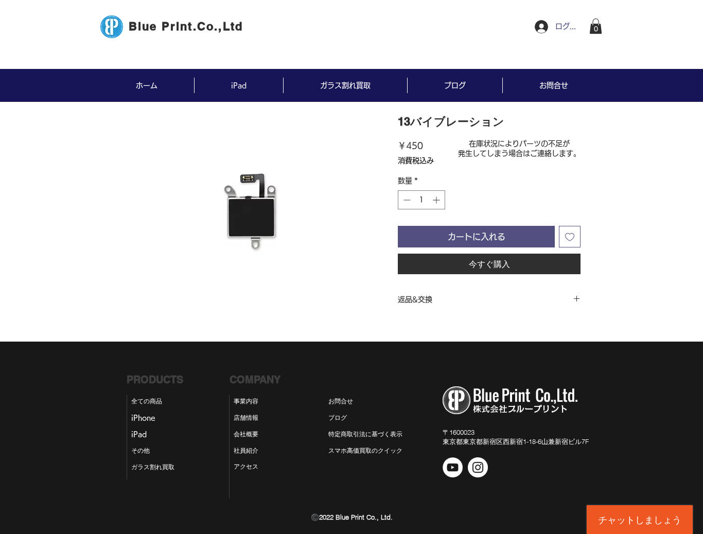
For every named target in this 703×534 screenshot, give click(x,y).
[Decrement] (405, 200)
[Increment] (437, 200)
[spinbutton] (421, 200)
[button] (595, 26)
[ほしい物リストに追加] (570, 236)
